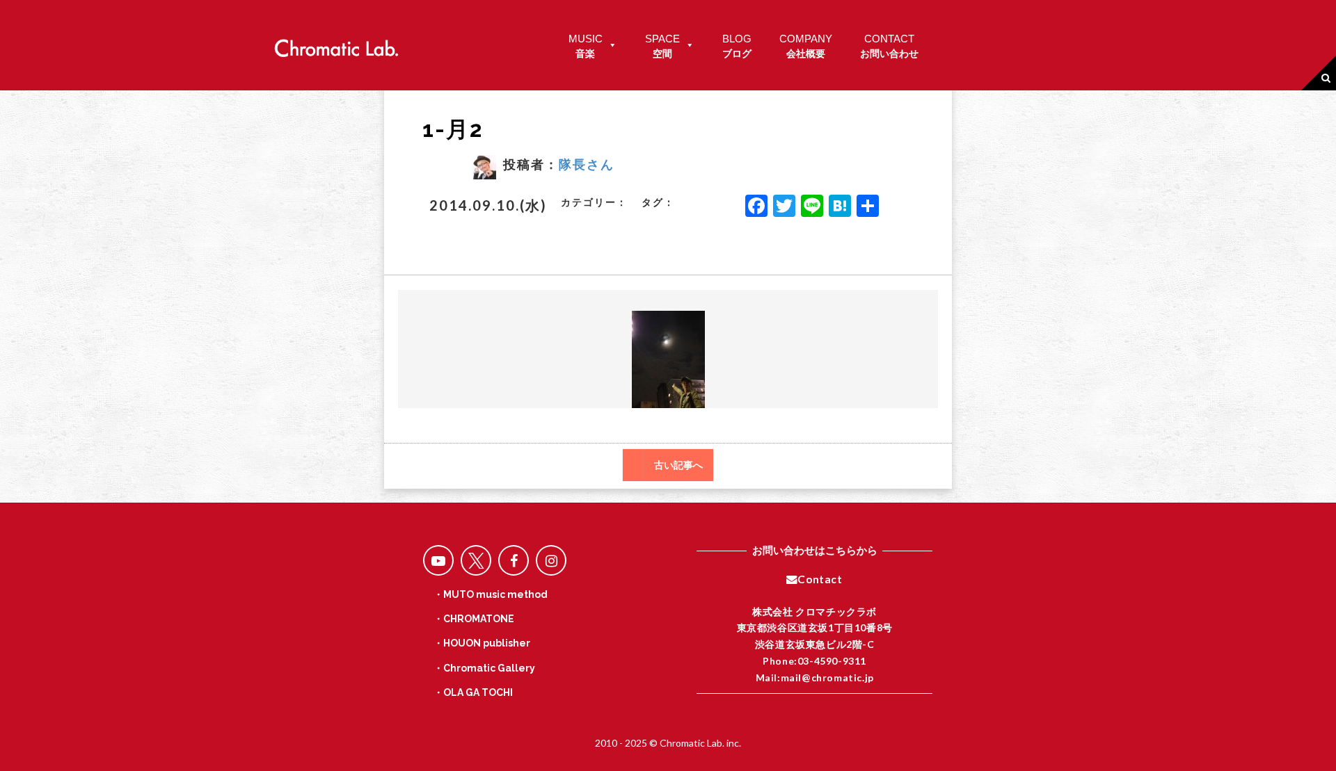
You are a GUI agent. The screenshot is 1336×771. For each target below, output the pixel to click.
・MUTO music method (491, 594)
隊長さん (586, 164)
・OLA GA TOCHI (473, 692)
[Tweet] (476, 560)
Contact (819, 579)
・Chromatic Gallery (484, 668)
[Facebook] (756, 207)
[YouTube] (438, 560)
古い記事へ (678, 465)
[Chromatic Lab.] (336, 44)
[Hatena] (840, 207)
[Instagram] (551, 560)
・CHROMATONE (474, 618)
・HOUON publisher (482, 643)
